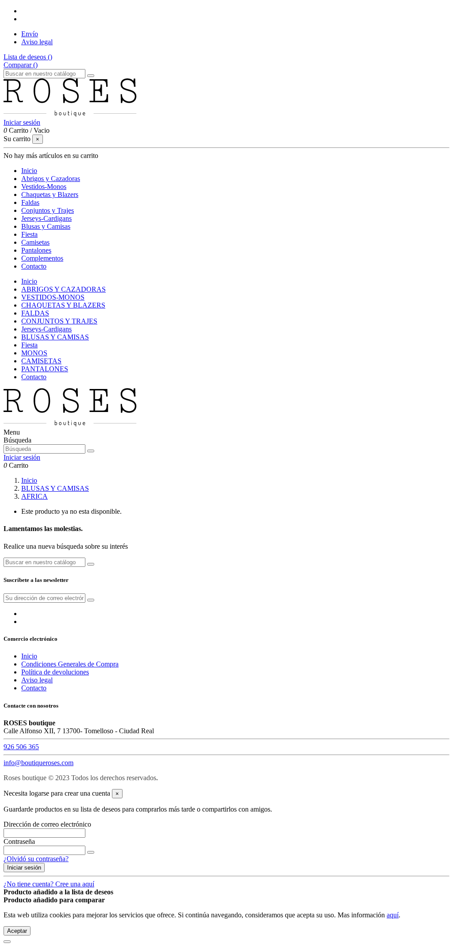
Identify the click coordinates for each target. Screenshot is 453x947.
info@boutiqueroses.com (38, 762)
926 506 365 (21, 747)
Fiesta (29, 345)
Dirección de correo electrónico (47, 824)
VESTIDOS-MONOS (52, 297)
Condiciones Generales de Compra (70, 664)
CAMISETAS (41, 361)
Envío (29, 34)
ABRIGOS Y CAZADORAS (63, 289)
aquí (393, 915)
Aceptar (17, 931)
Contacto (33, 377)
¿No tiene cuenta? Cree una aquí (49, 884)
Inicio (29, 281)
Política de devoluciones (55, 672)
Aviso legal (37, 42)
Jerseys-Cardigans (46, 329)
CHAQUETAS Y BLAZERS (63, 305)
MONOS (34, 353)
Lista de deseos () (28, 57)
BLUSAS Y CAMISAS (55, 337)
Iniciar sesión (24, 867)
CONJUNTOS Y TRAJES (59, 321)
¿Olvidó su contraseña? (36, 858)
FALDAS (35, 313)
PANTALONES (44, 369)
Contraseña (19, 841)
